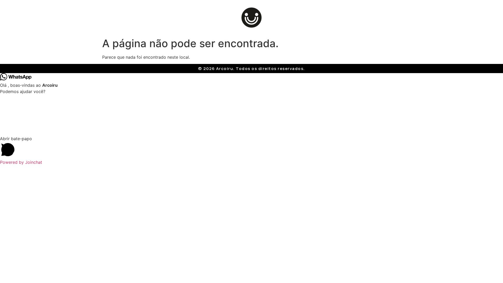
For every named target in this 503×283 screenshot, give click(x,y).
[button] (251, 147)
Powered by (21, 162)
